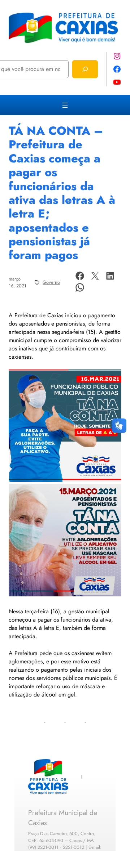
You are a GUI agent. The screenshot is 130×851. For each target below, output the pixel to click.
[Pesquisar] (85, 69)
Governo (51, 282)
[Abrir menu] (65, 105)
